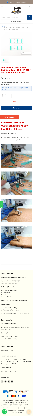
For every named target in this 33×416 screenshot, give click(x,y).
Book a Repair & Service (21, 400)
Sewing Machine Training (21, 404)
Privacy (21, 408)
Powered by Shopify (16, 412)
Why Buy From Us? (8, 400)
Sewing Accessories (21, 402)
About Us (27, 406)
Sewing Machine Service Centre (9, 406)
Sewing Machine (9, 402)
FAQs (21, 406)
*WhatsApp (4, 314)
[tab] (9, 117)
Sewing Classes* (7, 404)
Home (3, 26)
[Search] (29, 17)
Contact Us (6, 408)
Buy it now (16, 108)
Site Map (27, 408)
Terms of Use (14, 408)
